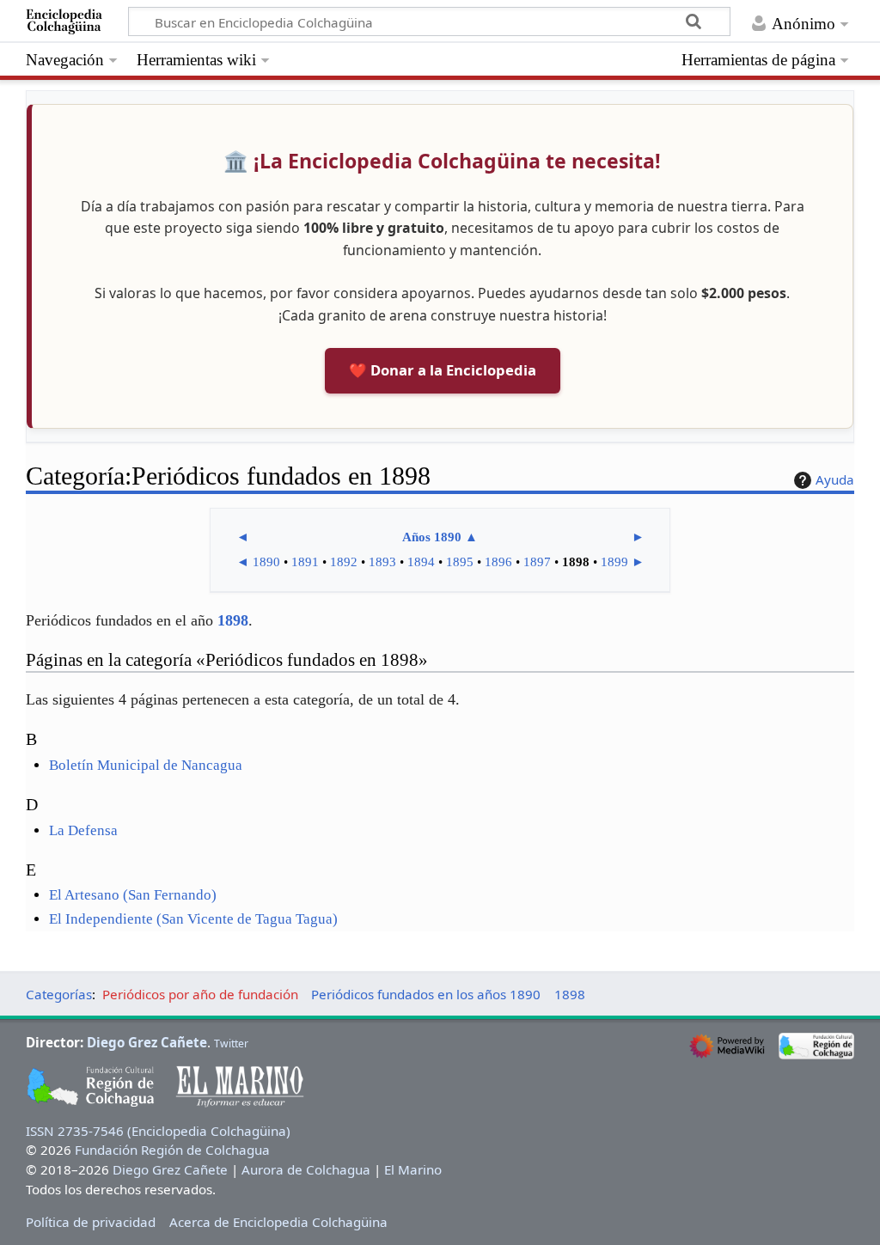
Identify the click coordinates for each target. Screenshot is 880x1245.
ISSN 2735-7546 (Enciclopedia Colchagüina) (158, 1130)
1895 (460, 562)
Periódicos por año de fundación (200, 994)
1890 (266, 562)
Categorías (59, 994)
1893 (382, 562)
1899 (614, 562)
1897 (537, 562)
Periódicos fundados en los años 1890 (426, 994)
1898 (232, 620)
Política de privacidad (91, 1221)
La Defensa (83, 830)
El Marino (413, 1169)
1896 (498, 562)
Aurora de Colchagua (305, 1169)
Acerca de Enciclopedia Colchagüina (278, 1221)
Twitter (231, 1043)
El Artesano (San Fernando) (133, 895)
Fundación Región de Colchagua (172, 1149)
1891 (305, 562)
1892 (344, 562)
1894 (421, 562)
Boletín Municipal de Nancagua (145, 765)
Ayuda (835, 479)
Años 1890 (431, 537)
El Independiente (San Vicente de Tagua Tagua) (193, 919)
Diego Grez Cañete (147, 1042)
